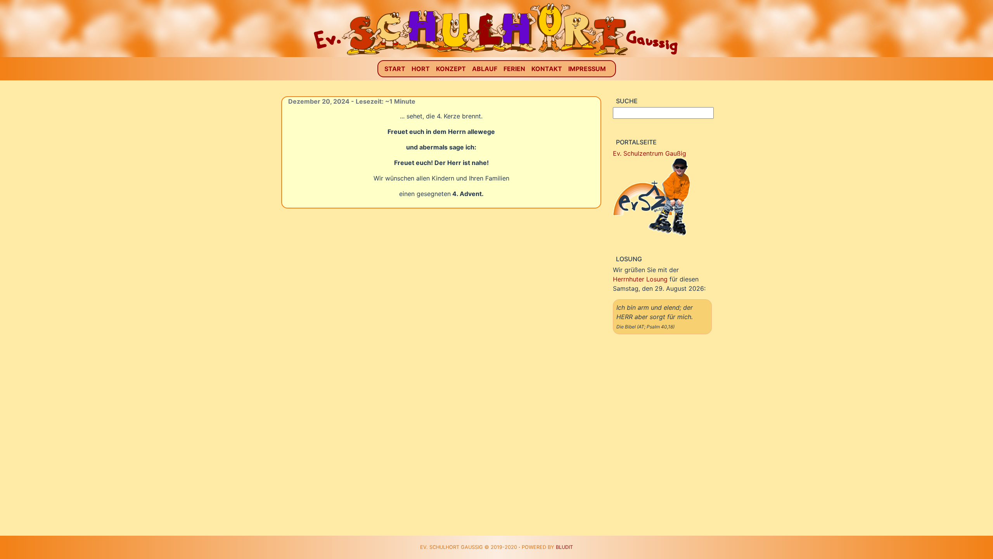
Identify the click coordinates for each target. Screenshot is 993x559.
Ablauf (484, 69)
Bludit (564, 547)
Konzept (451, 69)
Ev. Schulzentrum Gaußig (649, 153)
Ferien (514, 69)
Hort (421, 69)
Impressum (587, 69)
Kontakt (546, 69)
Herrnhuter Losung (640, 279)
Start (394, 69)
